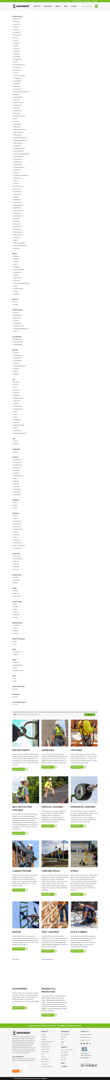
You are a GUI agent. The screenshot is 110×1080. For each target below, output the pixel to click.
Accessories (44, 1064)
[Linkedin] (81, 1043)
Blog (62, 1044)
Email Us (77, 1026)
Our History (64, 1059)
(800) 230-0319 (66, 1026)
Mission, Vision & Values (67, 1050)
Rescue (43, 1056)
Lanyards (43, 1039)
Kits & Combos (45, 1061)
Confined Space (45, 1051)
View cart (89, 714)
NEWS (66, 6)
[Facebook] (87, 1043)
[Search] (96, 6)
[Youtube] (84, 1043)
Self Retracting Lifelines (47, 1041)
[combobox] (88, 6)
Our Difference (64, 1052)
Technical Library (65, 1034)
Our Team (63, 1057)
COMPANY (58, 6)
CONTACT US (85, 1031)
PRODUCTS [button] (37, 6)
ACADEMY (74, 6)
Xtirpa (42, 1054)
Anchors (43, 1034)
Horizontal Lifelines (46, 1046)
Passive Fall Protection (47, 1066)
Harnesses (44, 1036)
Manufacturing (64, 1054)
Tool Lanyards (44, 1059)
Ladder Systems (45, 1049)
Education (63, 1036)
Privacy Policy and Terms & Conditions (35, 1078)
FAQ (62, 1039)
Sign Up (16, 1071)
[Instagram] (90, 1043)
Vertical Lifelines (45, 1044)
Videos (62, 1041)
